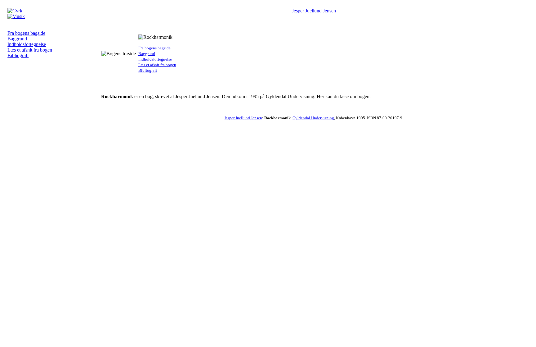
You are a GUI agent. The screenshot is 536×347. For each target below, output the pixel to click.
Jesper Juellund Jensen (314, 10)
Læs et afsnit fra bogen (29, 50)
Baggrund (17, 38)
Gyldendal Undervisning (313, 118)
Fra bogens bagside (26, 33)
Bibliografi (18, 55)
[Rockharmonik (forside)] (16, 16)
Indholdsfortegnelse (26, 44)
